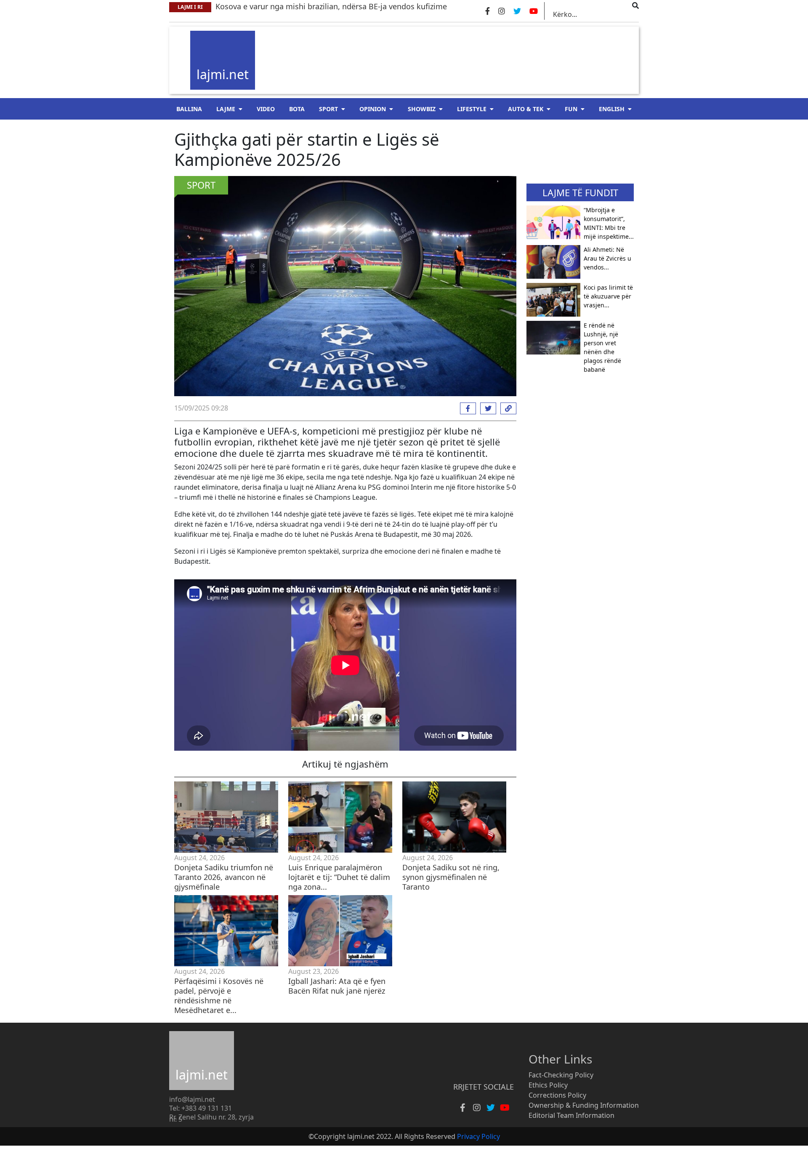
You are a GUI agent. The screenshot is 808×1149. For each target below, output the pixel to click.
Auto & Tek (525, 109)
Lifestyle (471, 109)
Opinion (372, 109)
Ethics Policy (548, 1085)
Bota (297, 109)
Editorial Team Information (571, 1115)
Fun (571, 109)
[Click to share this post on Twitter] (486, 408)
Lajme (225, 109)
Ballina (189, 109)
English (612, 109)
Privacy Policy (478, 1136)
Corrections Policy (557, 1095)
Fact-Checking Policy (561, 1075)
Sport (328, 109)
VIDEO (266, 109)
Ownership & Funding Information (584, 1105)
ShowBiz (422, 109)
